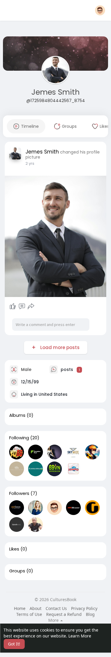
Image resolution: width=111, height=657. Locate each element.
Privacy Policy (84, 608)
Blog (90, 614)
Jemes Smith (55, 92)
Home (19, 608)
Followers (19, 493)
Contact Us (56, 608)
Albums (17, 415)
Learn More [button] (79, 636)
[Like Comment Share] (22, 306)
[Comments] (22, 306)
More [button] (54, 620)
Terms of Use (29, 614)
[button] (100, 10)
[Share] (31, 306)
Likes (14, 549)
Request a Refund (64, 614)
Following (19, 437)
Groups (17, 571)
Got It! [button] (14, 644)
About (35, 608)
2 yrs (29, 163)
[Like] (12, 306)
